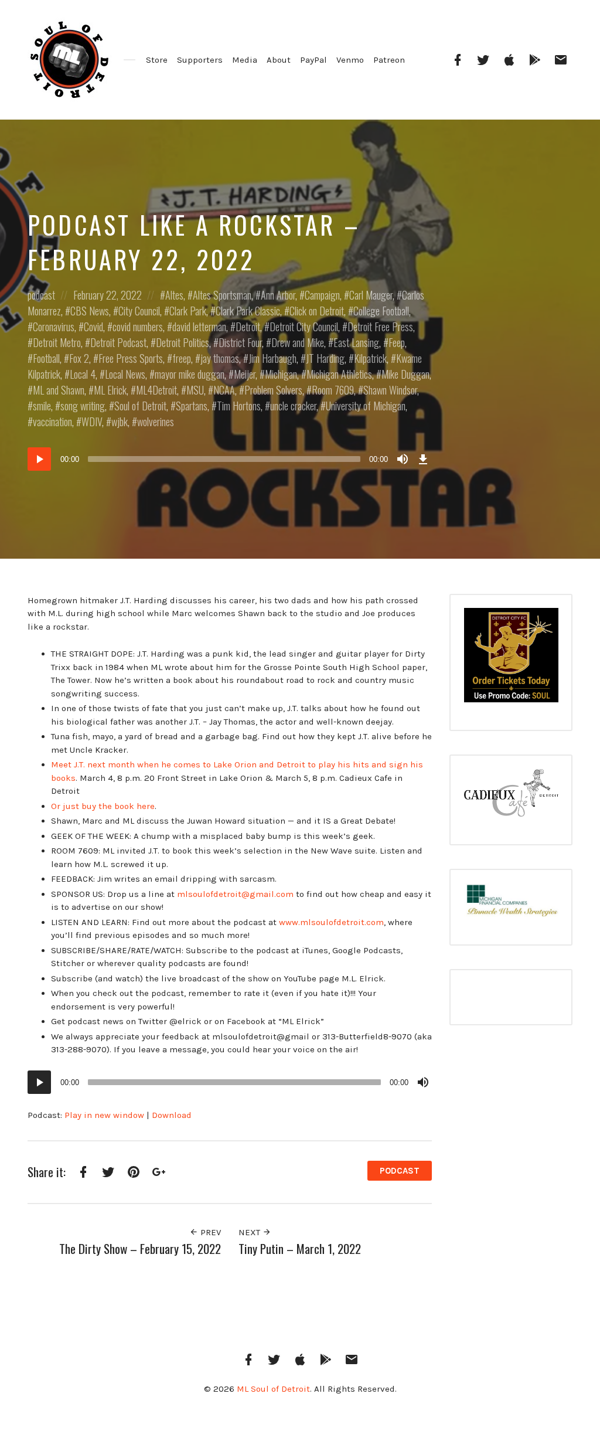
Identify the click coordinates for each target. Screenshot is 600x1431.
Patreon (389, 60)
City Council (139, 310)
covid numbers (137, 326)
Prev (209, 1232)
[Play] (39, 459)
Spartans (191, 405)
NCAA (224, 389)
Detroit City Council (304, 326)
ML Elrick (110, 389)
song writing (82, 405)
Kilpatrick (370, 358)
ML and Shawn (58, 389)
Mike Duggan (405, 374)
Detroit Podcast (118, 342)
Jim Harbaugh (272, 358)
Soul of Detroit (140, 405)
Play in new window (104, 1115)
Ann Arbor (278, 294)
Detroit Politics (182, 342)
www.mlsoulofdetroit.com (331, 922)
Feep (396, 342)
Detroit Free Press (380, 326)
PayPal (313, 60)
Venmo (350, 60)
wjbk (119, 421)
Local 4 (83, 374)
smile (42, 405)
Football (46, 358)
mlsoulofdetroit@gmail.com (235, 894)
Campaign (322, 294)
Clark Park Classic (248, 310)
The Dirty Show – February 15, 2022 (140, 1248)
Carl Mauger (371, 294)
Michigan (281, 374)
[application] (230, 459)
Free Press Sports (130, 358)
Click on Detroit (316, 310)
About (279, 60)
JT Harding (325, 358)
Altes (174, 294)
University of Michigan (365, 405)
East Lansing (356, 342)
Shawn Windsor (390, 389)
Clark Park (187, 310)
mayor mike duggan (189, 374)
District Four (240, 342)
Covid (93, 326)
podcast (41, 294)
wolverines (155, 421)
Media (244, 60)
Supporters (200, 60)
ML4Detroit (156, 389)
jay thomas (219, 358)
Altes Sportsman (222, 294)
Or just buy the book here (103, 806)
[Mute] (402, 459)
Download (172, 1115)
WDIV (91, 421)
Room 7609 (333, 389)
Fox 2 (79, 358)
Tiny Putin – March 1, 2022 (299, 1248)
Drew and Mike (297, 342)
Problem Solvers (273, 389)
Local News (125, 374)
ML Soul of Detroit (273, 1389)
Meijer (244, 374)
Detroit (248, 326)
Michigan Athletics (339, 374)
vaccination (52, 421)
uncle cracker (293, 405)
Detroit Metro (57, 342)
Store (157, 60)
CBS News (89, 310)
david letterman (199, 326)
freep (181, 358)
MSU (195, 389)
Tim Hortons (239, 405)
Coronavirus (53, 326)
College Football (381, 310)
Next (250, 1232)
